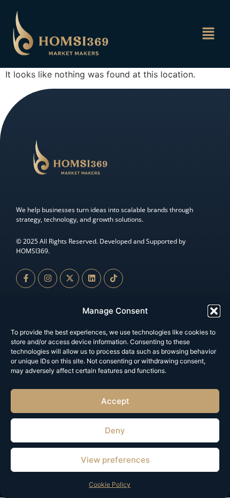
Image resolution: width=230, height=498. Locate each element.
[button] (214, 311)
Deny (115, 430)
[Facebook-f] (25, 278)
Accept (115, 401)
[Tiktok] (113, 278)
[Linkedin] (91, 278)
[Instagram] (47, 278)
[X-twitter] (69, 278)
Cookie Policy (110, 484)
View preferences (115, 460)
